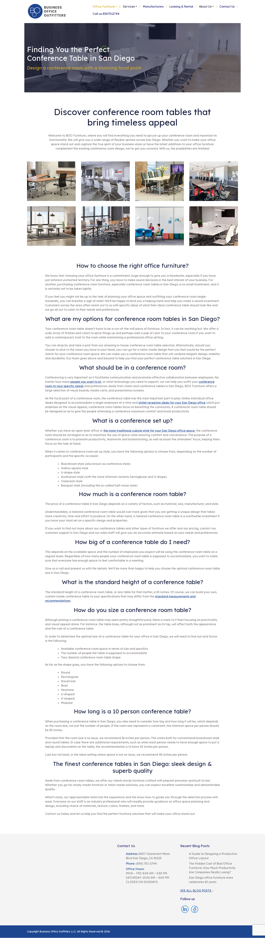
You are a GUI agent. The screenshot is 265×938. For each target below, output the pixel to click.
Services (129, 6)
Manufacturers (153, 6)
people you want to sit (85, 381)
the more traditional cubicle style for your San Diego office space (149, 430)
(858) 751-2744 (146, 863)
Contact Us (227, 6)
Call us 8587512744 (106, 14)
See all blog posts (196, 890)
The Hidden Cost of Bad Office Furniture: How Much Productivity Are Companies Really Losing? (212, 868)
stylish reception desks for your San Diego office (172, 402)
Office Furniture (104, 6)
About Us (205, 6)
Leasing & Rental (181, 6)
